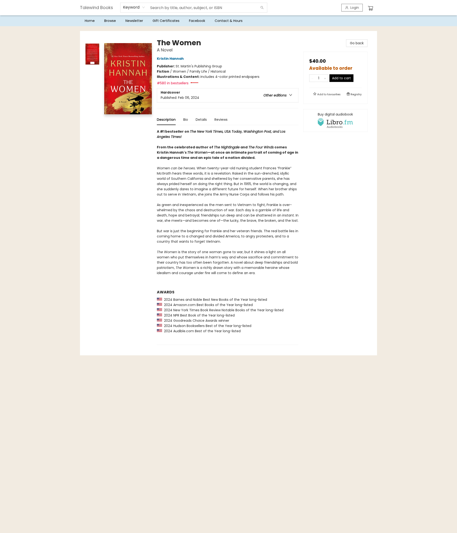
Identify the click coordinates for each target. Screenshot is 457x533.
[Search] (262, 7)
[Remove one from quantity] (312, 78)
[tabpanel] (227, 237)
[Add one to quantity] (325, 78)
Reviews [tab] (221, 119)
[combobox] (134, 7)
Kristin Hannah (170, 58)
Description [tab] (166, 119)
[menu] (228, 20)
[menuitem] (89, 20)
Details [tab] (201, 119)
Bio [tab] (185, 119)
